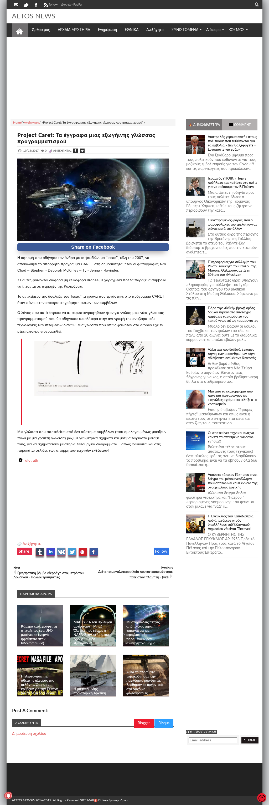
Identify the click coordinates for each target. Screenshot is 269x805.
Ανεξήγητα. (32, 544)
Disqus (163, 723)
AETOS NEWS (33, 16)
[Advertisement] (134, 77)
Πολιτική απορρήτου (113, 800)
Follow (161, 551)
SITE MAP (87, 800)
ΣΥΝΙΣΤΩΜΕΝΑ (185, 30)
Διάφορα (213, 30)
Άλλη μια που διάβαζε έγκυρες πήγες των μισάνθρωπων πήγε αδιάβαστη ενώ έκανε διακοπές (232, 354)
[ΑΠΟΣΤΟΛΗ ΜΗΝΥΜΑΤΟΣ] (16, 4)
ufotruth (31, 460)
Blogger (144, 723)
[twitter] (26, 4)
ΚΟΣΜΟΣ (237, 30)
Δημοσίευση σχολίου (29, 734)
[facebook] (36, 4)
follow (53, 4)
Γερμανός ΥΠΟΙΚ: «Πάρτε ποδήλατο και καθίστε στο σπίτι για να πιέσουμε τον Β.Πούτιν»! (232, 183)
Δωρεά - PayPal (71, 4)
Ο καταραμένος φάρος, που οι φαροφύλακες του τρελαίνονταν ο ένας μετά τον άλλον (232, 225)
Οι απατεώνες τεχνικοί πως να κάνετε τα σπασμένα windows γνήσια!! (231, 437)
